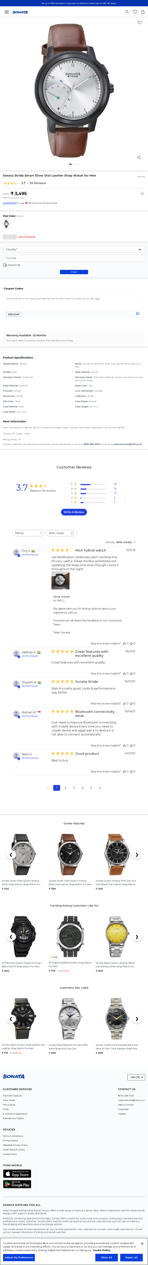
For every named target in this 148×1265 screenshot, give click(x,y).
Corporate (123, 1109)
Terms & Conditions (13, 1136)
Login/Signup (10, 203)
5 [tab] (80, 165)
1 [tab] (71, 165)
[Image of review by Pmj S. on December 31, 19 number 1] (60, 580)
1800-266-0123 (126, 1095)
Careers (122, 1113)
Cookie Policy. (102, 1250)
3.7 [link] (23, 183)
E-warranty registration (15, 1113)
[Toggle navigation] (8, 12)
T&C (97, 298)
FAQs (6, 1109)
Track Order (9, 1100)
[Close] (142, 1244)
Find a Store (9, 1104)
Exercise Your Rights (13, 1118)
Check (74, 272)
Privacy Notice (10, 1140)
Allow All (106, 1257)
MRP (6, 194)
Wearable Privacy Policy (15, 1145)
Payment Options (12, 1095)
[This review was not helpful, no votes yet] (131, 643)
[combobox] (28, 533)
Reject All (131, 1257)
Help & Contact (126, 1104)
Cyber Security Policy (14, 1149)
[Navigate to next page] (100, 788)
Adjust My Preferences (19, 1257)
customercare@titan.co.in (131, 1100)
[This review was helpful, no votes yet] (124, 643)
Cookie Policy (10, 1154)
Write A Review (74, 512)
